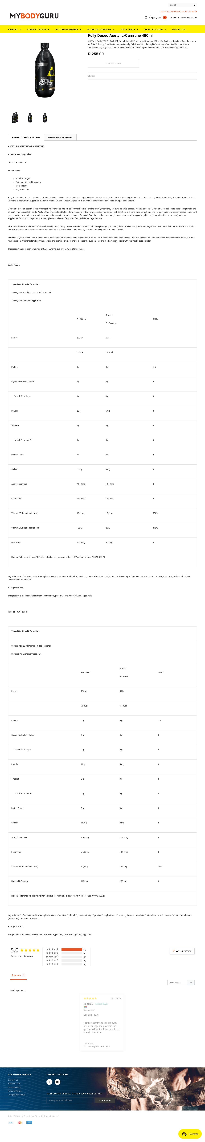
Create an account (188, 17)
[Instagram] (57, 1082)
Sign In (174, 17)
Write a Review (183, 950)
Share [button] (90, 1043)
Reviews (16, 975)
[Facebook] (49, 1082)
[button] (102, 1046)
